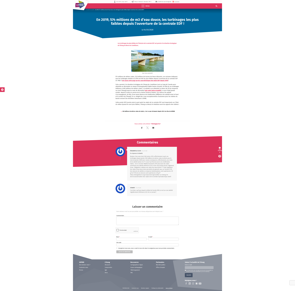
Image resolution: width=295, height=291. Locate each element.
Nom (118, 237)
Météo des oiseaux (230, 159)
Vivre (106, 272)
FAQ (131, 272)
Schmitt (140, 153)
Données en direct (230, 141)
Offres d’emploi (160, 267)
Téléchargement (135, 270)
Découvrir (107, 265)
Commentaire (120, 215)
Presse (81, 270)
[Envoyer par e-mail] (153, 128)
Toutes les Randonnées (232, 151)
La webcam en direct (231, 153)
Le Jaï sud (180, 1)
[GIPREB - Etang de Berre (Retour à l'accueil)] (81, 6)
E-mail (150, 237)
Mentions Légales (145, 288)
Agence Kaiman (169, 288)
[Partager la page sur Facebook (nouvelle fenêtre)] (141, 128)
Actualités (92, 9)
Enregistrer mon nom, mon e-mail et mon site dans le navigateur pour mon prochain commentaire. (146, 248)
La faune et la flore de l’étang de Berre (234, 144)
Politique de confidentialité (157, 288)
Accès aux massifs (230, 148)
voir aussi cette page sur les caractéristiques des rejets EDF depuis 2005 (145, 80)
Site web (118, 242)
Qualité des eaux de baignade (233, 135)
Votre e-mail (188, 265)
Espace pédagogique (136, 267)
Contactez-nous (83, 267)
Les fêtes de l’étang (230, 138)
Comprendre (108, 267)
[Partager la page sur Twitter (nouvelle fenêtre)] (147, 128)
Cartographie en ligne (231, 156)
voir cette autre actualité (153, 90)
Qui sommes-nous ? (84, 265)
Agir (106, 270)
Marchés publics (160, 265)
